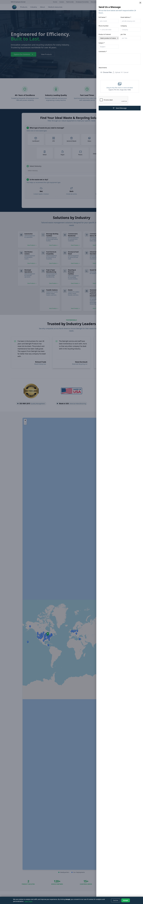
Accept (125, 900)
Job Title (123, 34)
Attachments (103, 68)
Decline (115, 900)
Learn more (28, 901)
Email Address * (126, 17)
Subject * (102, 43)
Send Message (121, 108)
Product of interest (105, 34)
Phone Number (104, 26)
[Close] (140, 2)
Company (124, 26)
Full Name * (102, 17)
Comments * (103, 51)
